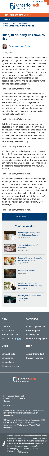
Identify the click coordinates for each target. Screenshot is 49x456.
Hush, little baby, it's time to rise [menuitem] (18, 26)
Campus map (7, 358)
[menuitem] (7, 24)
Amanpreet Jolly (21, 46)
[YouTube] (35, 388)
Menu (7, 19)
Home (5, 24)
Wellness (23, 24)
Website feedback (10, 334)
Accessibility (7, 338)
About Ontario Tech (35, 354)
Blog (14, 24)
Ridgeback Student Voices (17, 14)
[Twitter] (19, 388)
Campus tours (8, 362)
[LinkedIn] (29, 388)
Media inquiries (33, 334)
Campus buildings (9, 354)
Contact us (6, 326)
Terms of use (8, 330)
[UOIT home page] (24, 6)
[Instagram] (24, 388)
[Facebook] (14, 388)
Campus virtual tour (11, 366)
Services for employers (36, 338)
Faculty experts (33, 330)
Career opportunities (35, 326)
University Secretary (35, 358)
